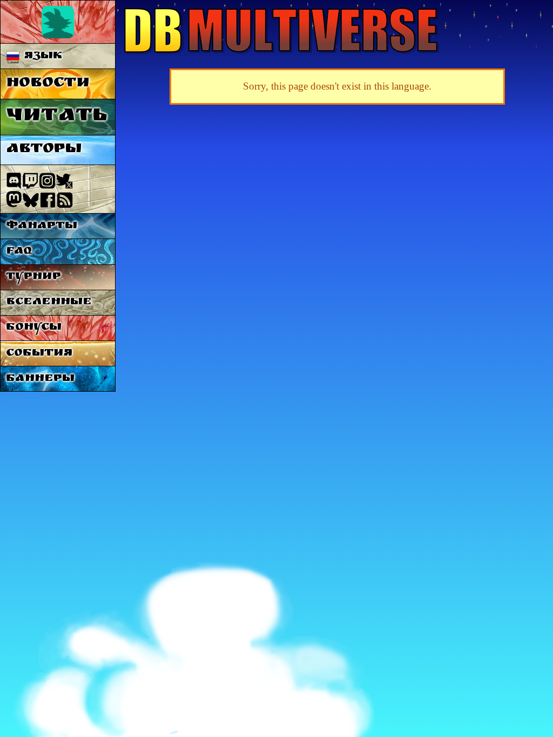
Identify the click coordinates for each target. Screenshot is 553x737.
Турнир (33, 277)
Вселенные (49, 302)
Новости (48, 83)
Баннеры (40, 379)
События (39, 353)
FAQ (19, 251)
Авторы (44, 149)
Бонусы (34, 327)
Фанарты (41, 226)
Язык (41, 56)
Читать (56, 116)
